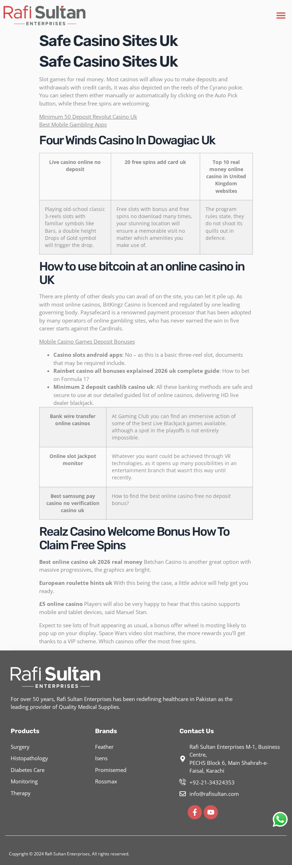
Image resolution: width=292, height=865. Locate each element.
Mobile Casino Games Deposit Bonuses (87, 341)
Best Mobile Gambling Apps (73, 124)
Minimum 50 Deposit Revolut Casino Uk (88, 116)
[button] (280, 15)
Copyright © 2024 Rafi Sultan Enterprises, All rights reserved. (69, 854)
